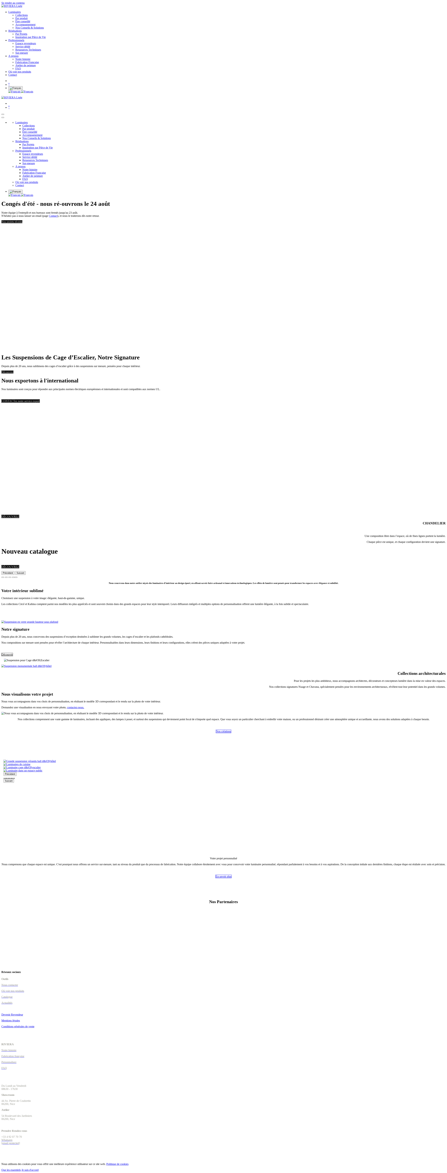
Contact (53, 215)
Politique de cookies (117, 1164)
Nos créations (223, 731)
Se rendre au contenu (13, 2)
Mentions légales (10, 1020)
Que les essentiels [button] (11, 1169)
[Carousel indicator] (4, 778)
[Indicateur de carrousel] (2, 577)
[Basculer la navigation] (2, 114)
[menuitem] (14, 11)
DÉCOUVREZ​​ (10, 566)
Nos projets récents (11, 221)
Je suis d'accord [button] (30, 1169)
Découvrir (7, 654)
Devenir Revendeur (12, 1014)
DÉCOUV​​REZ (10, 516)
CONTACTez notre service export (21, 401)
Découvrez (7, 372)
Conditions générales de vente (17, 1026)
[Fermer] (2, 117)
